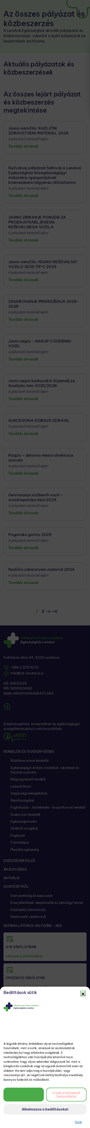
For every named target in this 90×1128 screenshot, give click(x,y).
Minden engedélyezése (24, 1094)
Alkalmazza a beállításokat (45, 1109)
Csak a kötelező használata (66, 1094)
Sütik (78, 1122)
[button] (83, 993)
